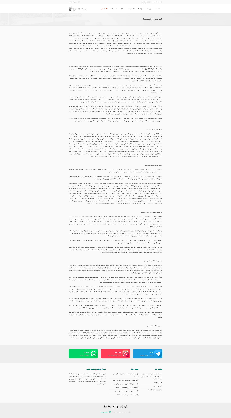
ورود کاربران (77, 2)
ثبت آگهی (103, 9)
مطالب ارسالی (131, 9)
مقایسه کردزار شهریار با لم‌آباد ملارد (128, 388)
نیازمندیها (140, 9)
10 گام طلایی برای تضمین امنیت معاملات (127, 380)
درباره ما (122, 9)
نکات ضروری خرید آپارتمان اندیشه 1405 (127, 391)
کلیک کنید (144, 2)
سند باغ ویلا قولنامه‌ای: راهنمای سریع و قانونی (126, 384)
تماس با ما (113, 9)
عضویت (71, 2)
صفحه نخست (158, 9)
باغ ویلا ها (149, 9)
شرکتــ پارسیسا (104, 412)
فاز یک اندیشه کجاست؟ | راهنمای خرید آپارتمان (125, 374)
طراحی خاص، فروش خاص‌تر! (130, 395)
